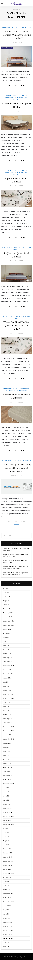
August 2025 (7, 633)
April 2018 (6, 914)
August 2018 (7, 906)
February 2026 (8, 613)
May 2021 (6, 796)
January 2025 (7, 662)
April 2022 (6, 759)
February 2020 (8, 853)
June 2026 (6, 597)
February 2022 (7, 767)
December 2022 (8, 727)
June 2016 (6, 942)
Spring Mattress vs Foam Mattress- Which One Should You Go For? (16, 35)
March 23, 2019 (16, 475)
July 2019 (6, 881)
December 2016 (8, 938)
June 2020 (6, 837)
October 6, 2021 (16, 42)
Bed (3, 248)
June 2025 (6, 641)
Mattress (6, 28)
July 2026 (6, 592)
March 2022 (7, 763)
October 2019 (7, 869)
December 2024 (8, 666)
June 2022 (6, 751)
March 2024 (7, 690)
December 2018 (8, 894)
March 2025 (7, 654)
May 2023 (6, 706)
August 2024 (7, 678)
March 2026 (7, 609)
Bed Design (26, 461)
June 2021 (6, 792)
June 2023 (6, 702)
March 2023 (7, 715)
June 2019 (6, 885)
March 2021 (6, 804)
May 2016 (6, 947)
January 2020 (7, 857)
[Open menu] (2, 3)
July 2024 (6, 682)
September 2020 (8, 824)
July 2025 (6, 637)
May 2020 (6, 841)
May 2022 (6, 755)
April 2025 (6, 649)
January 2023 (7, 723)
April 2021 (6, 800)
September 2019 (8, 873)
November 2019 (8, 865)
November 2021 (8, 776)
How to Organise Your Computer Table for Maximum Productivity (16, 568)
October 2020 (7, 820)
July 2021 (6, 788)
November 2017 (8, 934)
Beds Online (12, 248)
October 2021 (7, 780)
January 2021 (7, 812)
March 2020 (7, 849)
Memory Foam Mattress (20, 99)
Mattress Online (13, 317)
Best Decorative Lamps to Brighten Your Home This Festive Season (16, 574)
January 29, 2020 (16, 111)
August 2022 (7, 743)
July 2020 (6, 833)
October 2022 (7, 735)
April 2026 (6, 605)
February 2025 (8, 658)
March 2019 (7, 890)
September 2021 (8, 784)
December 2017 (8, 930)
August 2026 (7, 588)
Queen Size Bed (8, 461)
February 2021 (7, 808)
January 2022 (7, 772)
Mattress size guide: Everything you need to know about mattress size (16, 468)
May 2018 (6, 910)
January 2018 (7, 926)
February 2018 (7, 922)
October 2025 (7, 629)
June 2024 (6, 686)
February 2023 (7, 719)
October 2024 (7, 670)
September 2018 (8, 902)
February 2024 (8, 694)
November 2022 (8, 731)
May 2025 (6, 645)
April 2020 (6, 845)
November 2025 (8, 625)
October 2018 (7, 898)
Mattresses (10, 98)
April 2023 (6, 710)
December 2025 (8, 621)
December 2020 (8, 816)
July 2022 (6, 747)
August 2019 (7, 877)
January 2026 (7, 617)
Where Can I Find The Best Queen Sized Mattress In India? (16, 325)
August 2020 (7, 829)
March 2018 (7, 918)
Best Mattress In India (21, 28)
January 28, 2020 (16, 402)
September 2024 (8, 674)
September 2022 (8, 739)
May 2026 (6, 601)
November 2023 (8, 698)
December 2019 (8, 861)
